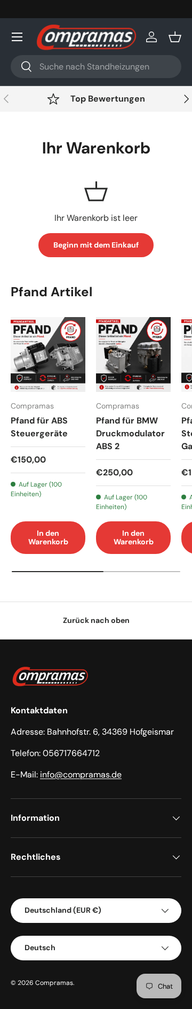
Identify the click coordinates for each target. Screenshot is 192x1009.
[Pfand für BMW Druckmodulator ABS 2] (133, 354)
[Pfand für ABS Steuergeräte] (48, 354)
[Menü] (17, 37)
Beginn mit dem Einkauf (96, 245)
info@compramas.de (81, 774)
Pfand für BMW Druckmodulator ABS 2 (130, 433)
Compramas (54, 983)
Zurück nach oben (96, 620)
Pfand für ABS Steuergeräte (39, 427)
